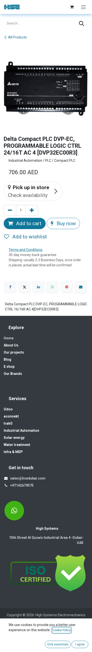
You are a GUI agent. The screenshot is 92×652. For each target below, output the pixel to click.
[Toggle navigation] (83, 7)
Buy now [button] (65, 223)
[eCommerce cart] (72, 7)
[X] (24, 287)
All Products (17, 37)
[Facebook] (10, 287)
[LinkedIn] (38, 287)
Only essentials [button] (57, 644)
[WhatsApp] (52, 287)
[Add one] (32, 210)
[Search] (81, 23)
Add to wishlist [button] (29, 237)
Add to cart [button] (28, 223)
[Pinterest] (67, 287)
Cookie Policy (62, 630)
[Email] (81, 287)
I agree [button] (80, 644)
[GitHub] (14, 510)
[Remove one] (10, 210)
